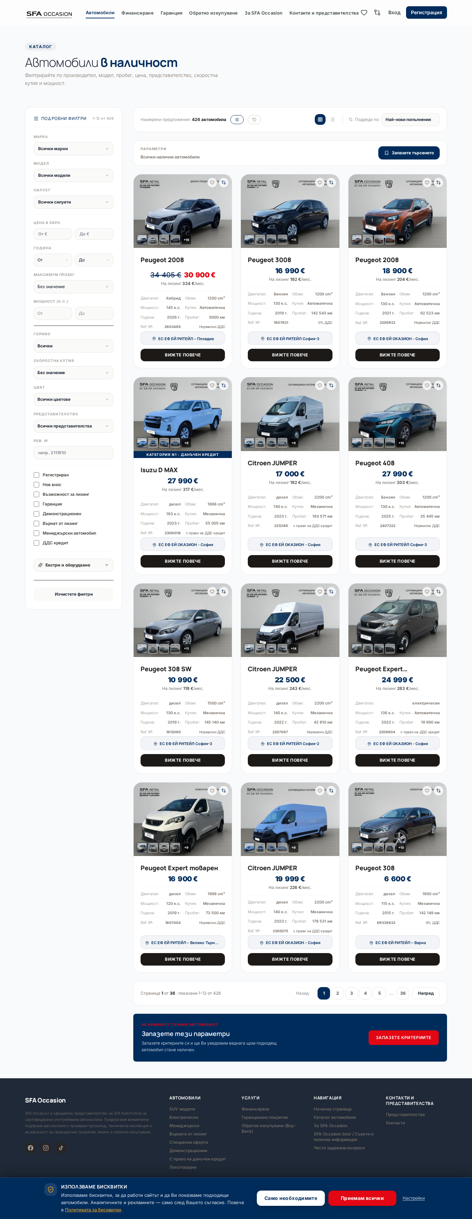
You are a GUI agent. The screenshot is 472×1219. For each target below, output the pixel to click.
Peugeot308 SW (166, 669)
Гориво (42, 334)
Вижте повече (183, 354)
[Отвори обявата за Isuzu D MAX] (183, 414)
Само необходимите (290, 1198)
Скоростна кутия (54, 360)
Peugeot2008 (162, 260)
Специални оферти (188, 1142)
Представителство (56, 414)
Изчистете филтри (74, 594)
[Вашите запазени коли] (364, 12)
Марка (41, 137)
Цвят (39, 387)
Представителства (405, 1114)
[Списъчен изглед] (332, 119)
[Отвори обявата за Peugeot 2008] (183, 211)
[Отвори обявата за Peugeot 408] (397, 414)
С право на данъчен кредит (197, 1158)
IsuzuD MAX (159, 470)
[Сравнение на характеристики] (377, 12)
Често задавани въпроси (339, 1147)
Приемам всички (362, 1198)
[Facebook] (30, 1147)
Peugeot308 (375, 868)
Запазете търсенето (413, 152)
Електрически (183, 1117)
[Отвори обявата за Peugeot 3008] (290, 211)
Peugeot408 (375, 463)
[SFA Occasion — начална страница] (55, 12)
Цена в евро (47, 223)
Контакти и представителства (324, 13)
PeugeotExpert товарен (179, 868)
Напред (426, 993)
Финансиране (137, 13)
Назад (302, 993)
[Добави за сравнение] (223, 182)
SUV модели (182, 1109)
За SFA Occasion (264, 13)
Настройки (414, 1198)
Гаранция (172, 13)
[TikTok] (61, 1147)
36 (403, 993)
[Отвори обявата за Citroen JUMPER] (290, 414)
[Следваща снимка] (224, 211)
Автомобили (100, 12)
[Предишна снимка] (141, 211)
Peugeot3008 (269, 260)
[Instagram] (45, 1147)
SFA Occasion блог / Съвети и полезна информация (343, 1136)
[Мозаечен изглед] (320, 119)
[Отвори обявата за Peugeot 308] (397, 819)
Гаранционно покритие (265, 1117)
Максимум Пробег (54, 275)
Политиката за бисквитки (93, 1209)
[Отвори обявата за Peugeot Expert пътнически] (397, 620)
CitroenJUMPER (272, 463)
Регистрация (426, 12)
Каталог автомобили (335, 1117)
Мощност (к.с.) (51, 301)
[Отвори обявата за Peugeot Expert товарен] (183, 819)
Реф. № (41, 441)
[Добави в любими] (212, 182)
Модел (41, 163)
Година (42, 248)
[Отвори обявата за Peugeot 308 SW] (183, 620)
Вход (394, 12)
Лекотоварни (182, 1167)
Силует (42, 190)
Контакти (395, 1122)
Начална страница (333, 1109)
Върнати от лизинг (188, 1133)
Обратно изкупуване (213, 13)
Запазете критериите (403, 1037)
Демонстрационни (188, 1150)
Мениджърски (184, 1125)
